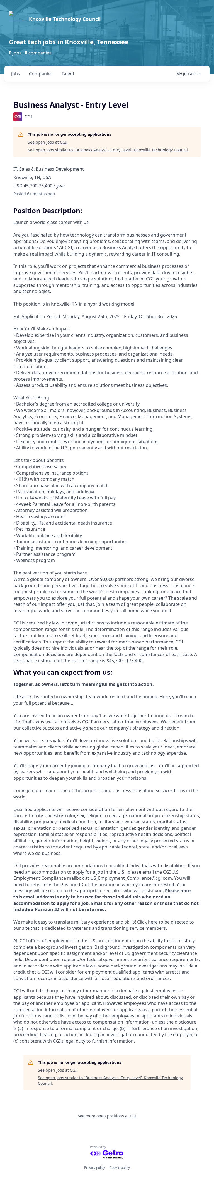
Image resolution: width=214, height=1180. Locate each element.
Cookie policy (120, 1167)
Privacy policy (94, 1167)
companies (41, 74)
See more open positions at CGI (107, 1116)
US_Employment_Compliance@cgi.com (131, 878)
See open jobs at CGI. (48, 142)
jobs (15, 74)
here (153, 922)
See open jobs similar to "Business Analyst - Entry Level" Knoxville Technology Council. (108, 149)
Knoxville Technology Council (65, 19)
